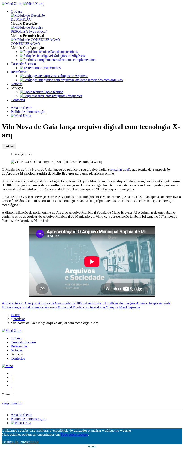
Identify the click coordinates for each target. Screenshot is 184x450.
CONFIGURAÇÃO (25, 43)
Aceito (92, 446)
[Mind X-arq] (23, 4)
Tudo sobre (74, 434)
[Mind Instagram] (11, 377)
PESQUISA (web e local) (29, 31)
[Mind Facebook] (11, 373)
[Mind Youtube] (11, 386)
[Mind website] (7, 366)
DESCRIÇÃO (21, 19)
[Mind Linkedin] (11, 381)
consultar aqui (119, 169)
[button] (17, 11)
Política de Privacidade (20, 442)
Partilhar (9, 146)
